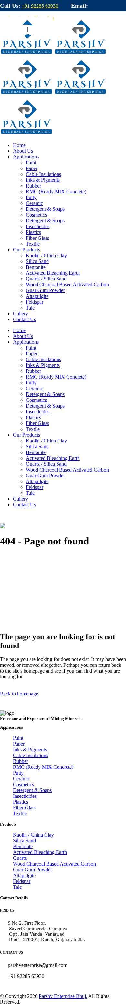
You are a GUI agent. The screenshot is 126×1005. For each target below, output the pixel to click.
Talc (17, 887)
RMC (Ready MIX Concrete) (43, 767)
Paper (19, 743)
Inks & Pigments (30, 749)
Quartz (20, 858)
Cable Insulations (30, 755)
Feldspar (21, 881)
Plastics (20, 802)
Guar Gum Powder (32, 869)
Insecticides (25, 796)
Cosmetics (23, 784)
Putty (18, 773)
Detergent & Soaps (32, 790)
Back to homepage (19, 693)
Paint (18, 738)
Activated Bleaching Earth (40, 852)
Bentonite (23, 846)
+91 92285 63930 (40, 6)
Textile (20, 813)
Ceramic (21, 778)
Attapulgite (24, 875)
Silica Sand (24, 840)
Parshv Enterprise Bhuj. (63, 996)
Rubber (20, 761)
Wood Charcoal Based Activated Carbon (54, 864)
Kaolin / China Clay (33, 835)
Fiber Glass (24, 807)
